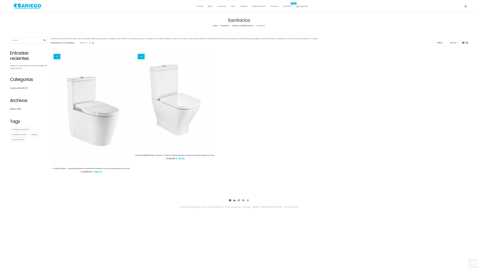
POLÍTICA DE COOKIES (291, 207)
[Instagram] (239, 200)
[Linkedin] (234, 200)
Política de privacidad (233, 207)
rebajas (34, 134)
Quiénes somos (259, 6)
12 (90, 43)
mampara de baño (20, 129)
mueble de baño (19, 134)
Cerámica (221, 6)
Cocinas (199, 6)
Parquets (243, 6)
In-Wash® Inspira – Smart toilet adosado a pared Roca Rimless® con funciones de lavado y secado (91, 168)
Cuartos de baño (17, 88)
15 (93, 43)
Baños (210, 6)
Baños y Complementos (243, 25)
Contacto (274, 6)
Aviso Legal (246, 207)
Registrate (303, 6)
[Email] (243, 200)
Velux (233, 6)
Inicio (215, 25)
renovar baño (18, 139)
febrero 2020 (15, 109)
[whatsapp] (248, 200)
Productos (288, 4)
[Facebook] (230, 200)
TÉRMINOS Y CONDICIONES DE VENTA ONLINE (267, 207)
